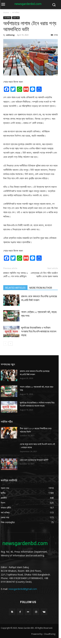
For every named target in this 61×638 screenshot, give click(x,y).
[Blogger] (12, 612)
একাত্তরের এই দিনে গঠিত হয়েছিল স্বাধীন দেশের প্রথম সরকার (44, 274)
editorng (10, 35)
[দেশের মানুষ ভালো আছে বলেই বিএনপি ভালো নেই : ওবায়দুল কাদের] (9, 448)
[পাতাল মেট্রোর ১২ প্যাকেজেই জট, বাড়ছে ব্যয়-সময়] (11, 315)
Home (6, 12)
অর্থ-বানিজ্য (15, 12)
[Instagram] (36, 612)
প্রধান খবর (16, 17)
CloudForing (49, 634)
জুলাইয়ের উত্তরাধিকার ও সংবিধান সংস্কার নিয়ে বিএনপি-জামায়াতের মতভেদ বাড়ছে (38, 331)
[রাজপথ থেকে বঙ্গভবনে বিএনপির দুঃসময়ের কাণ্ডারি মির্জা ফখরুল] (11, 300)
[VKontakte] (44, 612)
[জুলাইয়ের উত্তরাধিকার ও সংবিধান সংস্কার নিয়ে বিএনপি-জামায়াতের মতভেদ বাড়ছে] (11, 331)
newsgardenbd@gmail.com (22, 588)
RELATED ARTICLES (15, 287)
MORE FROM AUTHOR (40, 287)
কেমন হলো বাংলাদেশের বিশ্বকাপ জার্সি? (34, 460)
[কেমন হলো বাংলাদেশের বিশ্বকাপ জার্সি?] (9, 464)
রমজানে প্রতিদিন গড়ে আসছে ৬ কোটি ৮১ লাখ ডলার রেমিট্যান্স (15, 274)
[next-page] (10, 344)
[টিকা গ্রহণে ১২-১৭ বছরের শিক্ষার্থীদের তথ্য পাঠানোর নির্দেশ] (9, 432)
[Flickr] (28, 612)
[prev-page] (5, 344)
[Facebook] (20, 612)
